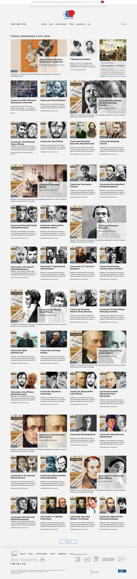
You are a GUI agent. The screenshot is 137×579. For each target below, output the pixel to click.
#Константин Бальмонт (45, 65)
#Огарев (90, 154)
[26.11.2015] (113, 497)
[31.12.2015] (53, 81)
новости (44, 24)
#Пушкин (83, 69)
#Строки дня (54, 111)
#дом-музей (73, 69)
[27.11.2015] (83, 497)
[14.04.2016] (83, 40)
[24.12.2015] (83, 165)
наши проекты (80, 24)
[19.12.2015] (24, 247)
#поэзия (78, 69)
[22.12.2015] (24, 206)
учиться (71, 24)
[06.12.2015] (113, 372)
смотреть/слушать (61, 24)
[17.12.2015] (83, 247)
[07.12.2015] (83, 372)
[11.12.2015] (53, 331)
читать (51, 24)
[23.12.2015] (113, 165)
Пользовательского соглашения (90, 2)
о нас (89, 24)
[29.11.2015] (24, 497)
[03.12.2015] (113, 415)
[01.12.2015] (53, 456)
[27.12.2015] (83, 122)
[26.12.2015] (113, 122)
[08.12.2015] (53, 372)
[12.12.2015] (113, 290)
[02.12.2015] (24, 456)
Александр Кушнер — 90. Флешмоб (112, 66)
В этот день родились (107, 63)
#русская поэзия (60, 65)
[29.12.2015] (24, 122)
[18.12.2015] (53, 247)
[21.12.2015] (53, 206)
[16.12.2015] (113, 247)
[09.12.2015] (24, 372)
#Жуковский (108, 481)
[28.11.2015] (53, 497)
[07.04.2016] (24, 81)
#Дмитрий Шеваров (45, 111)
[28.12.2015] (53, 122)
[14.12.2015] (83, 290)
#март (53, 65)
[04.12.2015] (83, 415)
